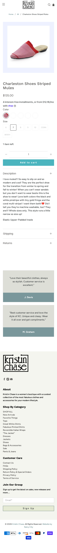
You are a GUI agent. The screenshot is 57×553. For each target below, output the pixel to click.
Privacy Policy (9, 475)
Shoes (6, 442)
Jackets (6, 439)
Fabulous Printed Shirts (14, 427)
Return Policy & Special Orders (17, 472)
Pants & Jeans (9, 451)
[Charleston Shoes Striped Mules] (28, 47)
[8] (28, 115)
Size (5, 121)
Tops (5, 421)
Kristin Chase (18, 524)
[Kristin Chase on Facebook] (4, 380)
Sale (5, 448)
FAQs (5, 466)
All (18, 14)
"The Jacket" (9, 433)
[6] (13, 115)
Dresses (7, 436)
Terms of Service (11, 478)
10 (35, 127)
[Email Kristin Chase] (11, 380)
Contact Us (8, 463)
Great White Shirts (12, 424)
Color (6, 109)
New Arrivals (9, 415)
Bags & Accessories (12, 445)
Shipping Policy (10, 469)
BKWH (7, 135)
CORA (43, 127)
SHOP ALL (8, 412)
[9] (35, 115)
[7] (21, 115)
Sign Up (28, 508)
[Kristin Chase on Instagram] (7, 380)
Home (11, 14)
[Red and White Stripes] (6, 115)
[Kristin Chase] (28, 5)
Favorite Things (10, 418)
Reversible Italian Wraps (14, 430)
